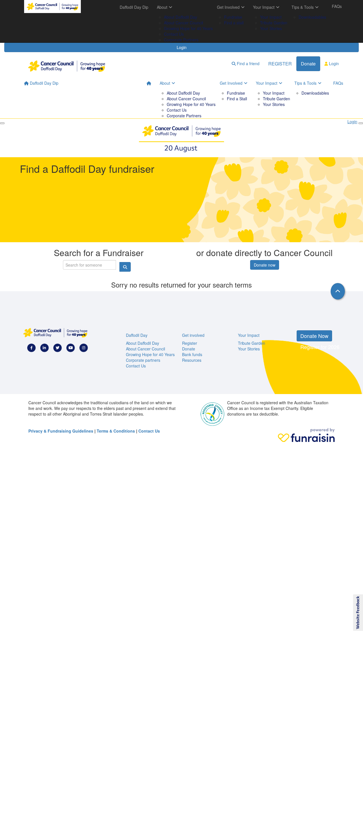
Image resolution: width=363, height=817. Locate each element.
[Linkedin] (44, 347)
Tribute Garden (273, 22)
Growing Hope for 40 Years (188, 28)
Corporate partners (143, 360)
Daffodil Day (136, 335)
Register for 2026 (319, 346)
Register (189, 343)
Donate (308, 63)
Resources (191, 360)
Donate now (264, 265)
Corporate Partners (181, 39)
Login (182, 47)
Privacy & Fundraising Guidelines (60, 431)
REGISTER (280, 63)
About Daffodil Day (180, 17)
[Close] (2, 123)
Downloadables (312, 17)
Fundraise (233, 17)
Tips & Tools (303, 7)
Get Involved (228, 7)
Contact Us (174, 34)
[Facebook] (31, 347)
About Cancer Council (183, 22)
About (162, 7)
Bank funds (192, 354)
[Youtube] (71, 347)
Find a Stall (237, 98)
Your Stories (271, 28)
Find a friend (247, 63)
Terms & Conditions (116, 431)
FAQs (337, 6)
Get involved (193, 335)
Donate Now (314, 335)
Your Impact (264, 7)
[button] (357, 612)
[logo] (52, 6)
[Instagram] (84, 347)
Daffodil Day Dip (134, 7)
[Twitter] (58, 347)
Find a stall (234, 22)
